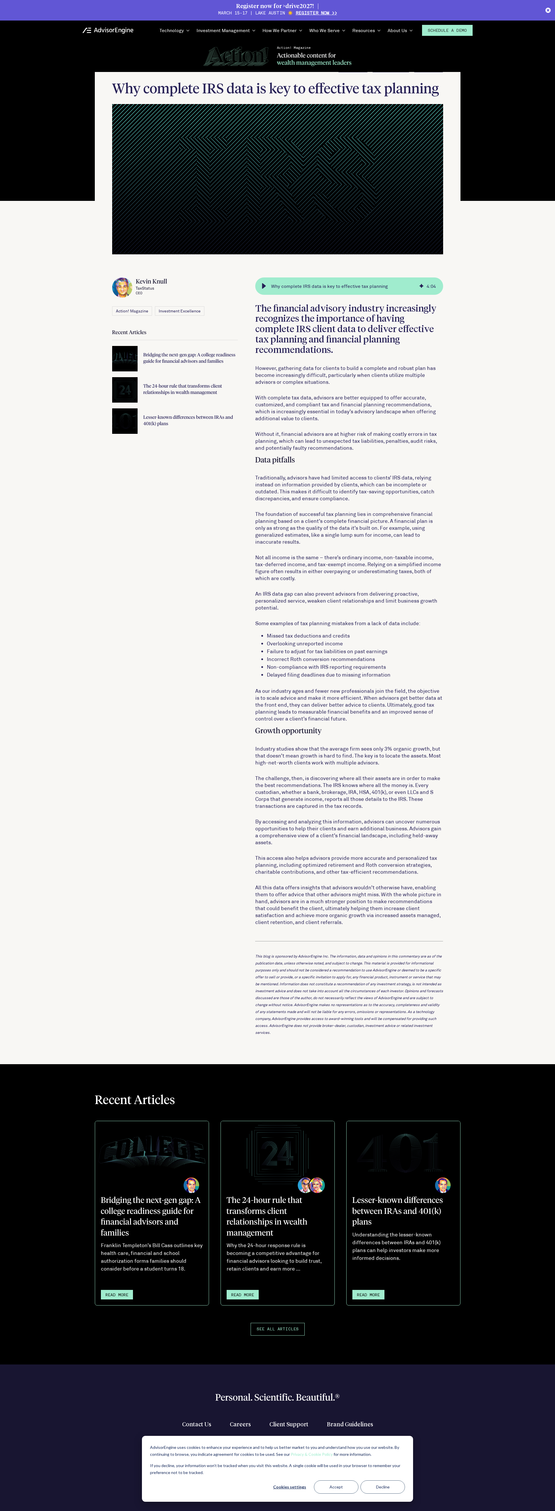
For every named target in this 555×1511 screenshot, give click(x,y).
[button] (264, 286)
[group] (349, 286)
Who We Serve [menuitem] (324, 30)
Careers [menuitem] (240, 1424)
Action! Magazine (132, 310)
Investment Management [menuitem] (223, 30)
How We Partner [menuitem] (279, 30)
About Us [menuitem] (397, 30)
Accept (336, 1486)
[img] (421, 286)
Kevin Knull (151, 287)
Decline (383, 1486)
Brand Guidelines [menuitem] (350, 1424)
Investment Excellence (180, 310)
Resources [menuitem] (363, 30)
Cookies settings (289, 1486)
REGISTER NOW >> (316, 13)
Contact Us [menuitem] (196, 1424)
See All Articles (278, 1329)
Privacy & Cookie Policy (312, 1454)
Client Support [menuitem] (288, 1424)
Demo (447, 31)
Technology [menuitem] (172, 30)
